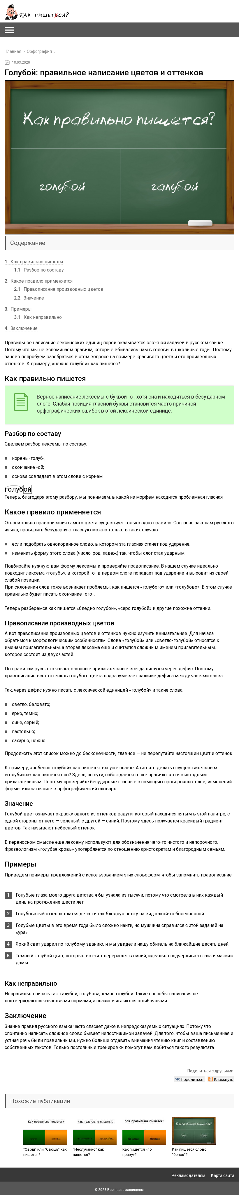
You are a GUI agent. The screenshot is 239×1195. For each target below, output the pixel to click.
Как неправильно (38, 317)
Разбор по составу (39, 270)
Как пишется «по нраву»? (137, 1152)
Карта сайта (222, 1175)
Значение (29, 298)
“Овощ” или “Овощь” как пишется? (45, 1152)
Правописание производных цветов (58, 289)
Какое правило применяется (39, 281)
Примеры (18, 309)
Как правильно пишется (34, 262)
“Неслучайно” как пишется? (88, 1152)
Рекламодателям (188, 1175)
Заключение (21, 328)
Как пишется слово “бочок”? (189, 1152)
